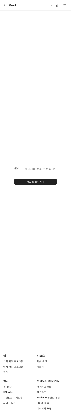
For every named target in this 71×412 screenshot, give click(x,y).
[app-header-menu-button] (65, 5)
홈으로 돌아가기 (35, 181)
